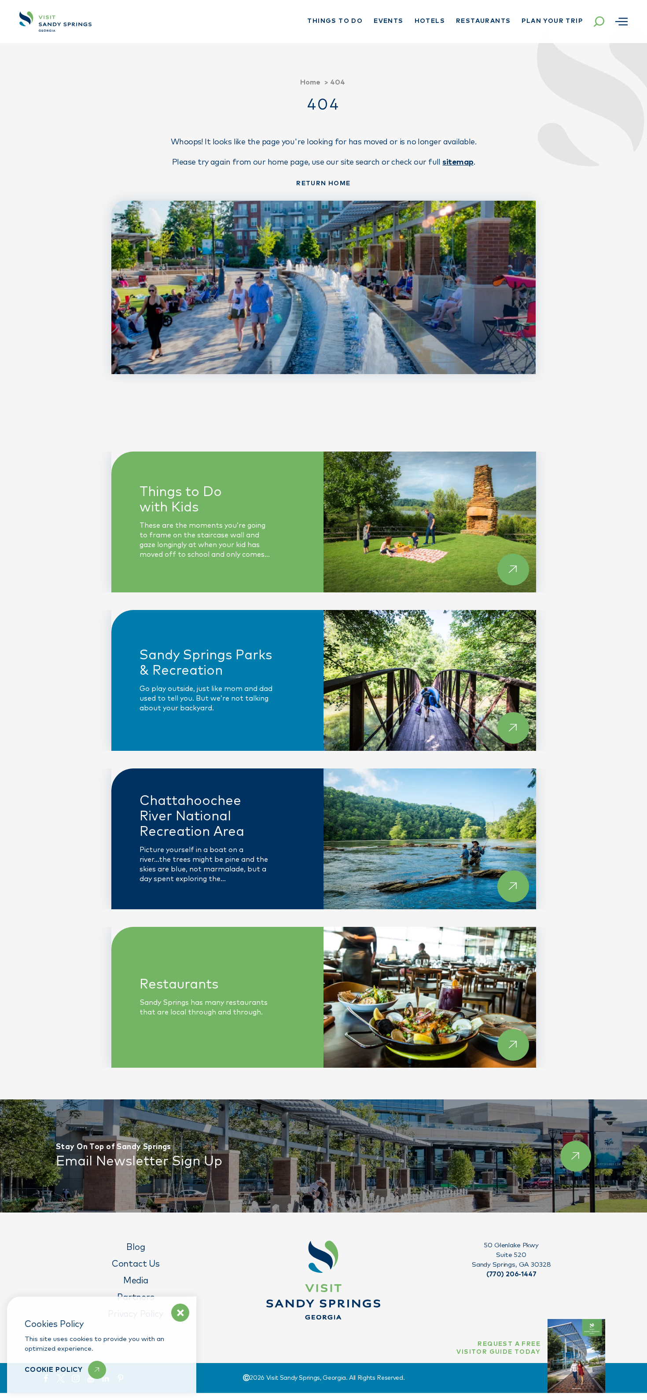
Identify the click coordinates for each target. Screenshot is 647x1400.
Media (135, 1280)
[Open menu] (621, 21)
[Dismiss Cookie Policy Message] (180, 1313)
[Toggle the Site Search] (599, 21)
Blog (135, 1247)
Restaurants (483, 21)
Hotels (430, 21)
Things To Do (335, 21)
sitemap (457, 162)
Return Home (323, 184)
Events (388, 21)
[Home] (55, 21)
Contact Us (136, 1264)
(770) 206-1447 (511, 1274)
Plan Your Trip (552, 21)
